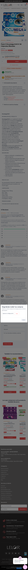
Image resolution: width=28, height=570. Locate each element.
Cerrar (23, 319)
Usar (17, 313)
